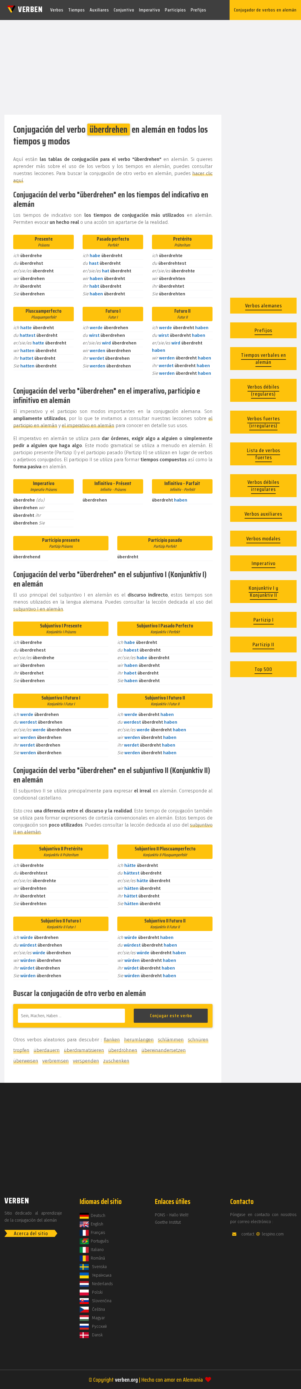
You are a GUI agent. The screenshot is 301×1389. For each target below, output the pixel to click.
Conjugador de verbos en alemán (265, 10)
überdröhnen (122, 1050)
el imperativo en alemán (88, 425)
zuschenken (116, 1061)
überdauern (47, 1050)
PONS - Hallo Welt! (171, 1215)
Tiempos (76, 10)
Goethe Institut (168, 1222)
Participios (175, 10)
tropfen (21, 1050)
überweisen (25, 1061)
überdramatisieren (84, 1050)
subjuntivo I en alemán (38, 609)
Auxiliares (99, 10)
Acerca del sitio (31, 1233)
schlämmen (171, 1039)
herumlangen (139, 1039)
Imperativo (149, 10)
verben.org (126, 1379)
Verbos (56, 10)
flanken (112, 1039)
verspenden (86, 1061)
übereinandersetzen (163, 1050)
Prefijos (198, 10)
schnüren (198, 1039)
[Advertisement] (150, 65)
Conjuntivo (124, 10)
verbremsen (55, 1061)
